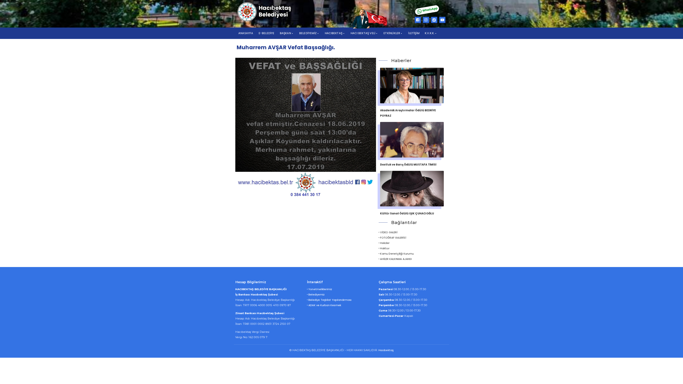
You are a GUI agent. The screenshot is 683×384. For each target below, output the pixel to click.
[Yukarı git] (676, 377)
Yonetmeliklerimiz (320, 289)
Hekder (385, 243)
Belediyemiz (316, 294)
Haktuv (384, 248)
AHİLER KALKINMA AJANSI (396, 259)
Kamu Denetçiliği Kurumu (397, 253)
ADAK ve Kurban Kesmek (324, 305)
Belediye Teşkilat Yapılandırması (329, 300)
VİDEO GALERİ (388, 232)
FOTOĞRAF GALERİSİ (393, 237)
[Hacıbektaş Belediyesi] (270, 21)
